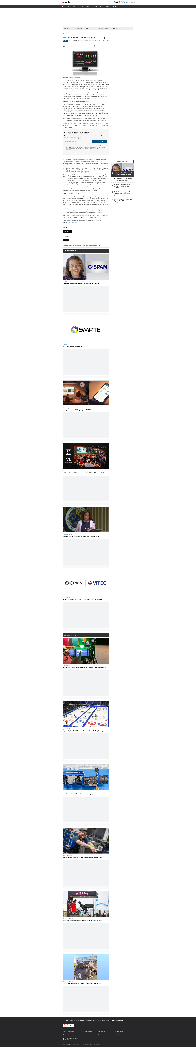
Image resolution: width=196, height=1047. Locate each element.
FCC (93, 28)
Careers (83, 1034)
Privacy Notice (71, 147)
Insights (74, 6)
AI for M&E (115, 28)
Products (81, 6)
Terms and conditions (68, 1031)
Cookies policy (119, 1031)
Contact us (100, 1034)
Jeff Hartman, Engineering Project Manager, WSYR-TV (84, 40)
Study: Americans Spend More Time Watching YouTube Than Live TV (123, 193)
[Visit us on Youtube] (122, 2)
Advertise (117, 1034)
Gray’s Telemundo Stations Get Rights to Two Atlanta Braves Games (123, 201)
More (114, 6)
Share (66, 46)
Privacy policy (101, 1031)
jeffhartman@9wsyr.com (92, 217)
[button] (132, 2)
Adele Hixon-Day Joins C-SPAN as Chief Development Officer (123, 173)
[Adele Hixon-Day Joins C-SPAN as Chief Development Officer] (122, 170)
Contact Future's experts (87, 1031)
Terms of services (84, 146)
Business (65, 33)
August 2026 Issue (77, 28)
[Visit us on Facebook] (115, 2)
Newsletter (105, 46)
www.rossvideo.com (71, 222)
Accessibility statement (69, 1034)
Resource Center (97, 6)
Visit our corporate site (117, 1020)
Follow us (98, 46)
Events (88, 6)
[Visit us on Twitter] (117, 2)
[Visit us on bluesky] (124, 2)
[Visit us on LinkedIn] (119, 2)
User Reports (67, 231)
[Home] (63, 6)
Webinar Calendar (103, 28)
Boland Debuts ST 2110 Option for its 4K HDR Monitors (123, 179)
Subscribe (108, 6)
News (67, 6)
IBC (87, 28)
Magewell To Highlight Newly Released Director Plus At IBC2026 (122, 186)
